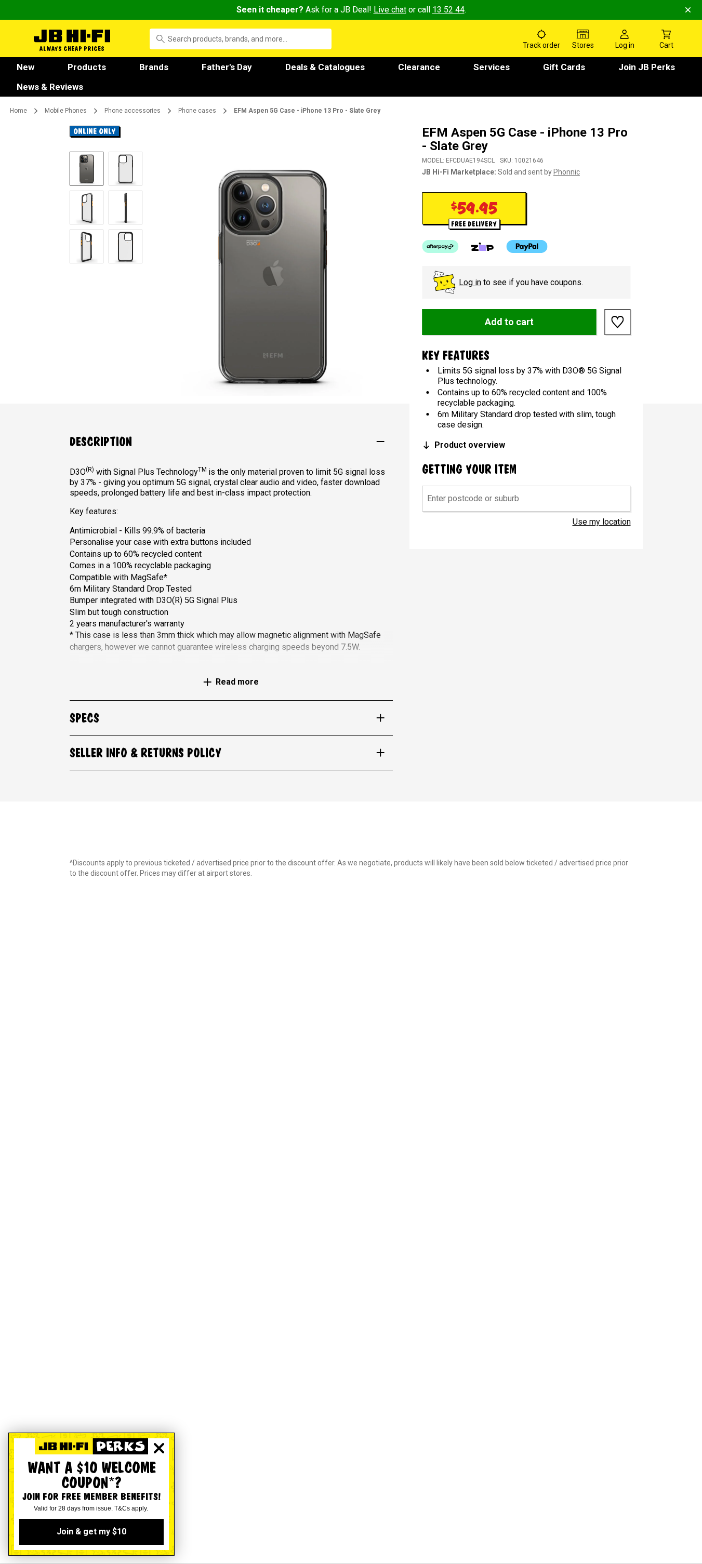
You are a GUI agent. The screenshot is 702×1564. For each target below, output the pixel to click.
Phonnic (566, 172)
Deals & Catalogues (325, 67)
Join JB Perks (646, 67)
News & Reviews (50, 87)
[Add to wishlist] (618, 322)
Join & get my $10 (91, 1531)
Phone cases (197, 110)
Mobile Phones (66, 110)
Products (87, 67)
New (25, 67)
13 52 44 (448, 10)
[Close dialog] (159, 1448)
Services (491, 67)
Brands (153, 67)
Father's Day (227, 67)
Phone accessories (132, 110)
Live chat (390, 10)
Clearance (419, 67)
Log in (470, 282)
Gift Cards (564, 67)
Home (18, 110)
